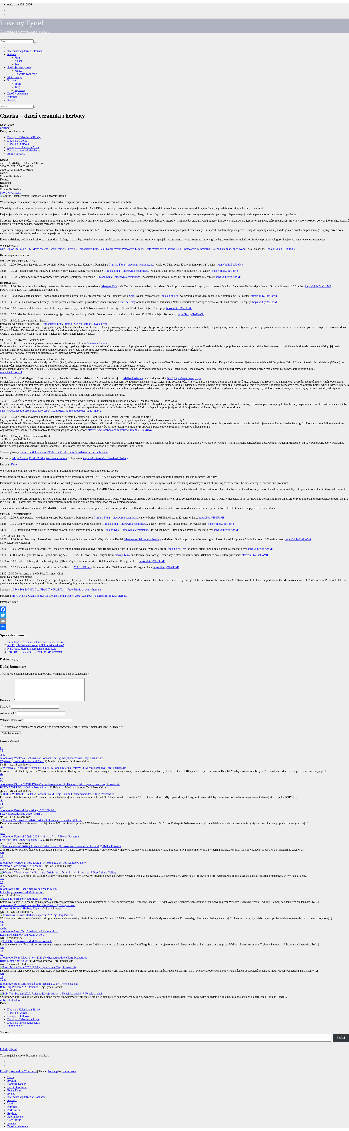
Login (10, 1103)
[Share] (174, 627)
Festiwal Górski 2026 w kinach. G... (21, 839)
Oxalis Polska (37, 458)
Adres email (8, 713)
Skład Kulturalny (285, 248)
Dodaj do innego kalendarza (23, 150)
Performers (13, 1110)
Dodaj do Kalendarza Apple (23, 147)
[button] (12, 131)
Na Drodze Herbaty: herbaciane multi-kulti (31, 648)
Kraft (148, 248)
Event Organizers (17, 1087)
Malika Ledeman (133, 378)
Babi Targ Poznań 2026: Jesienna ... (20, 987)
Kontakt (12, 100)
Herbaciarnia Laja (88, 248)
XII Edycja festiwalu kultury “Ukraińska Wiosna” (35, 645)
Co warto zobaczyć (26, 73)
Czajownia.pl (57, 248)
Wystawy (20, 90)
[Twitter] (174, 615)
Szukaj (4, 1032)
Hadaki (270, 248)
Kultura (11, 54)
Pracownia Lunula (132, 248)
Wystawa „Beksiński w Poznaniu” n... (22, 761)
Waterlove (158, 248)
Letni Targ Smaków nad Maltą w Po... (22, 892)
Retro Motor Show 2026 (14, 960)
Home (10, 1077)
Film (17, 57)
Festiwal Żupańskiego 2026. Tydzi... (21, 813)
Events (11, 1093)
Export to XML (16, 153)
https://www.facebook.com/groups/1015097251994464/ (120, 429)
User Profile (14, 1119)
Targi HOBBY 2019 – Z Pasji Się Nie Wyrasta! (34, 651)
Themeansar (69, 1071)
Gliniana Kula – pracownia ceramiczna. (188, 248)
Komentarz (7, 700)
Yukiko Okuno (82, 567)
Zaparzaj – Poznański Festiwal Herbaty (105, 458)
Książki (19, 60)
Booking (12, 1080)
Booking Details (16, 1083)
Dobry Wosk (113, 248)
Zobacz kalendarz (10, 1000)
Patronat (12, 96)
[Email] (174, 621)
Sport (18, 83)
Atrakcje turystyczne (19, 67)
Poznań (11, 80)
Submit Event (15, 1116)
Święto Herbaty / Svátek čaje (90, 323)
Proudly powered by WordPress (18, 1071)
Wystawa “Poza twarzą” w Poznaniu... (22, 865)
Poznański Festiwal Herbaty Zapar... (21, 908)
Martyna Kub (109, 286)
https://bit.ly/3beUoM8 (230, 264)
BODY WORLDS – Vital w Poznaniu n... (24, 787)
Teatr (17, 64)
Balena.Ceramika (221, 248)
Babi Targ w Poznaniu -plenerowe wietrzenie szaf (36, 642)
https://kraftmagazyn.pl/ (187, 378)
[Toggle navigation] (1, 38)
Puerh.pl (71, 248)
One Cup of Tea (9, 248)
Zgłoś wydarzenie (17, 93)
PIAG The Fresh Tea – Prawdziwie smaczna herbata (77, 452)
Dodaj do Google (17, 140)
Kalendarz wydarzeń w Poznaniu (26, 1096)
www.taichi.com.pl (11, 372)
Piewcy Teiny (128, 302)
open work (239, 248)
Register (12, 1113)
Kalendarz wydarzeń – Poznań (25, 51)
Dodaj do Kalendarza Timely (24, 137)
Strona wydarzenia (10, 192)
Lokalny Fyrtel (21, 23)
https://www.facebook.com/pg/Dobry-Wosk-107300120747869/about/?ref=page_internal (51, 410)
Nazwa (5, 706)
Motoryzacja (14, 77)
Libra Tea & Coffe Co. (33, 452)
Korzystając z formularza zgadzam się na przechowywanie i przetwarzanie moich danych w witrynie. (63, 726)
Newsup (53, 1071)
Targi (18, 87)
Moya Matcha (40, 248)
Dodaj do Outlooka (18, 143)
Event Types (14, 1090)
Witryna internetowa (11, 720)
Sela (102, 248)
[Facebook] (174, 609)
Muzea (18, 70)
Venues (11, 1123)
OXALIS (25, 248)
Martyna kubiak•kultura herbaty (142, 539)
